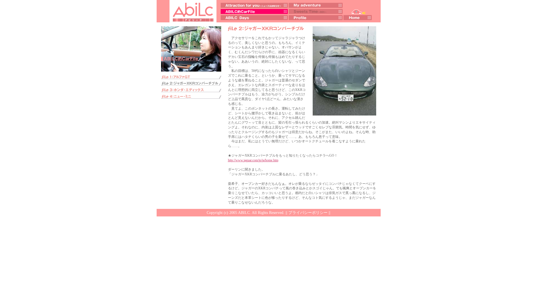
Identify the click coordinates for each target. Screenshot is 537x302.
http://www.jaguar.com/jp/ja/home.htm (253, 160)
